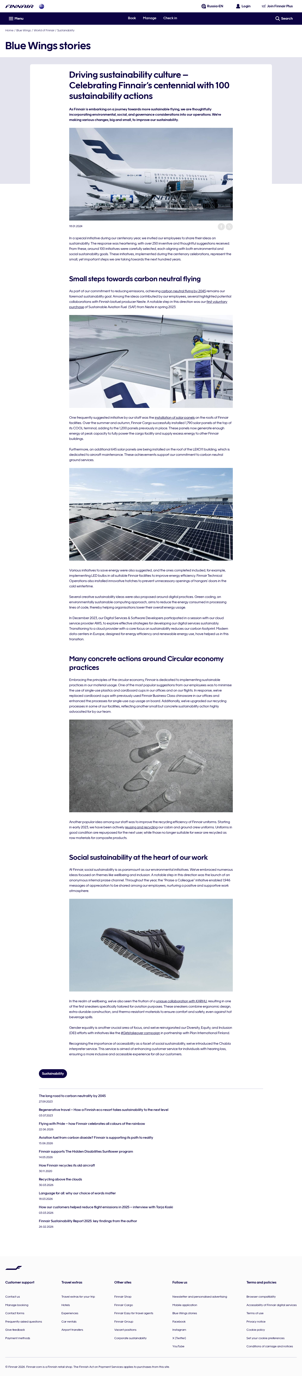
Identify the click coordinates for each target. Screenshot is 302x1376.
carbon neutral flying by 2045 (183, 291)
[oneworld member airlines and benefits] (41, 6)
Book (132, 18)
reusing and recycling (141, 827)
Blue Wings (23, 30)
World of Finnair (44, 30)
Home (9, 30)
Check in (170, 18)
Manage (149, 18)
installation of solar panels (175, 418)
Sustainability (66, 30)
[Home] (19, 6)
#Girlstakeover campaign (140, 1033)
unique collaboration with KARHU (181, 1001)
